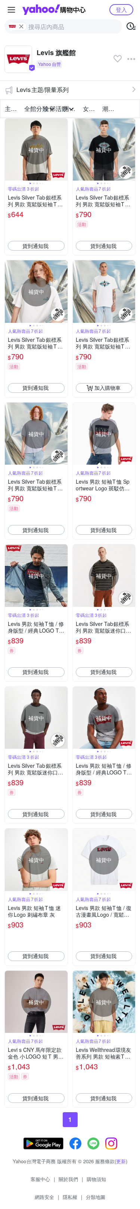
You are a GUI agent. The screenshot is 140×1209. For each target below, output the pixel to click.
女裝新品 (90, 108)
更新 (121, 1161)
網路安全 (44, 1196)
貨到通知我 (35, 245)
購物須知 (96, 1179)
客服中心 (40, 1179)
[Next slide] (63, 149)
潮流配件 (109, 108)
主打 (11, 108)
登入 (121, 9)
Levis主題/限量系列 (42, 89)
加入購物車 (107, 387)
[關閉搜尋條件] (21, 26)
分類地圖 (95, 1196)
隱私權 (70, 1196)
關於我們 (68, 1179)
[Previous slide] (10, 149)
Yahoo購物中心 (53, 9)
